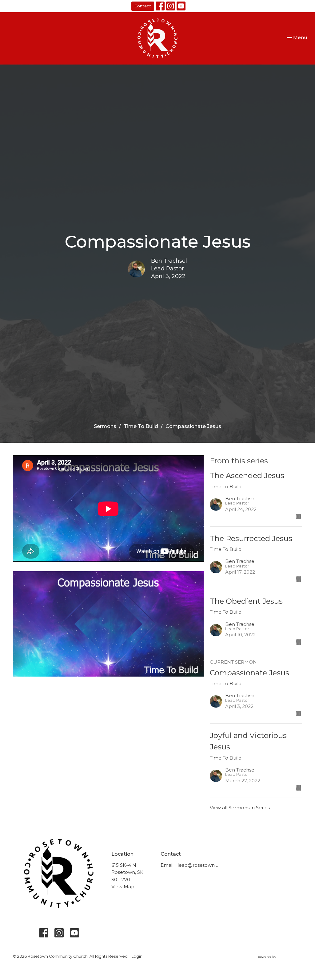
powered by (277, 962)
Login (136, 956)
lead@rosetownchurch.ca (198, 865)
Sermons (105, 426)
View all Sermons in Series (240, 808)
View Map (122, 886)
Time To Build (141, 426)
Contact (142, 5)
